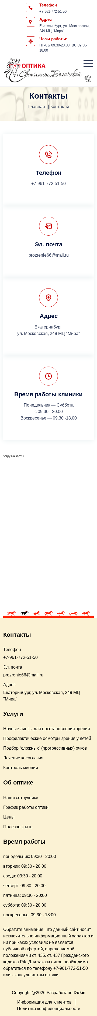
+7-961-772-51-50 (53, 11)
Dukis (79, 992)
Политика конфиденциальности (48, 1008)
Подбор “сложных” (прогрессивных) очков (45, 748)
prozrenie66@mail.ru (49, 255)
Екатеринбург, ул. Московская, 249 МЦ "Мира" (64, 28)
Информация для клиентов (44, 1002)
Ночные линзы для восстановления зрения (46, 728)
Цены (9, 817)
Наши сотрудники (20, 797)
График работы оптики (25, 807)
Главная (36, 106)
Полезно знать (17, 826)
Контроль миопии (20, 767)
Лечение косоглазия (23, 758)
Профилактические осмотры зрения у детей (47, 738)
